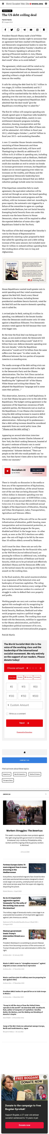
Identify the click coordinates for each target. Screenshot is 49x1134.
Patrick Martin (7, 20)
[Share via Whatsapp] (18, 29)
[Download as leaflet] (37, 29)
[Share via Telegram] (24, 29)
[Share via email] (31, 29)
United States (35, 774)
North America (19, 774)
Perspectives (8, 780)
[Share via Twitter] (12, 29)
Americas (6, 774)
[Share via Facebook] (5, 29)
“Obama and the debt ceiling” (15, 429)
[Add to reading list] (44, 29)
